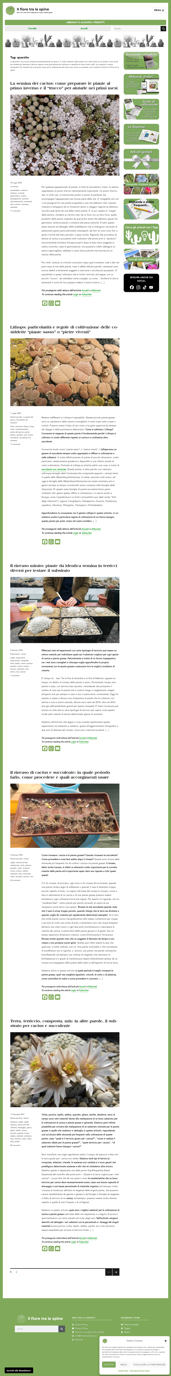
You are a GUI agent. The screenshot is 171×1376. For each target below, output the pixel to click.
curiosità (21, 193)
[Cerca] (62, 1329)
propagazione (15, 198)
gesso (29, 1127)
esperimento (15, 660)
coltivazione (14, 865)
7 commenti (14, 675)
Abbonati (96, 290)
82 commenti (15, 1145)
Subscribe (87, 294)
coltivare (13, 193)
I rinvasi (23, 654)
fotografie (25, 660)
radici (20, 868)
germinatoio (15, 196)
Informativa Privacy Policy (140, 1371)
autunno (24, 190)
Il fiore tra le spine (33, 9)
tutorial (23, 671)
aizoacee (18, 426)
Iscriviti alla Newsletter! (19, 1370)
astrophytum (15, 190)
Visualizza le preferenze (149, 1364)
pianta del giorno (17, 432)
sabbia (25, 871)
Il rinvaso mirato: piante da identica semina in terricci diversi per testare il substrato (63, 568)
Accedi (84, 28)
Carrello (32, 28)
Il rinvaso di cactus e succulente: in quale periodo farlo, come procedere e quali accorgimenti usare (60, 774)
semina (17, 204)
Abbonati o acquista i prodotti (85, 22)
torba (12, 876)
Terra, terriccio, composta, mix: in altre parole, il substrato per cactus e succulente (63, 1023)
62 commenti (15, 880)
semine (13, 669)
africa (12, 426)
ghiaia (12, 1130)
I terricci (26, 1118)
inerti (12, 663)
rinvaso (26, 666)
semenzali (28, 201)
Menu (158, 10)
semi (12, 204)
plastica (28, 865)
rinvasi (20, 666)
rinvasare (26, 868)
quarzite (25, 198)
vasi (31, 876)
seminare (25, 204)
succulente (14, 437)
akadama (13, 1122)
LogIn (75, 294)
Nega (124, 1364)
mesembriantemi (21, 429)
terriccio (18, 1138)
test (17, 671)
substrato (14, 207)
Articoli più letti (16, 417)
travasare (18, 876)
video (29, 1138)
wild (11, 1141)
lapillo (17, 663)
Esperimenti (14, 654)
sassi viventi (28, 435)
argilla (12, 657)
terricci (12, 671)
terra (27, 669)
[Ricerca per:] (137, 28)
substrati (20, 1136)
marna (23, 663)
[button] (165, 1340)
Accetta (109, 1364)
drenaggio (22, 1127)
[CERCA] (163, 28)
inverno (23, 196)
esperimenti (20, 657)
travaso (26, 876)
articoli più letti (21, 862)
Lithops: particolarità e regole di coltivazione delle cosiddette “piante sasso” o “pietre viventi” (64, 329)
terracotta (26, 873)
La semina (14, 186)
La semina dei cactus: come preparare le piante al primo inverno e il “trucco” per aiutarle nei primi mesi (64, 85)
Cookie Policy (123, 1371)
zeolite (17, 1141)
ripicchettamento (16, 201)
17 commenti (15, 211)
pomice (29, 663)
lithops (26, 426)
